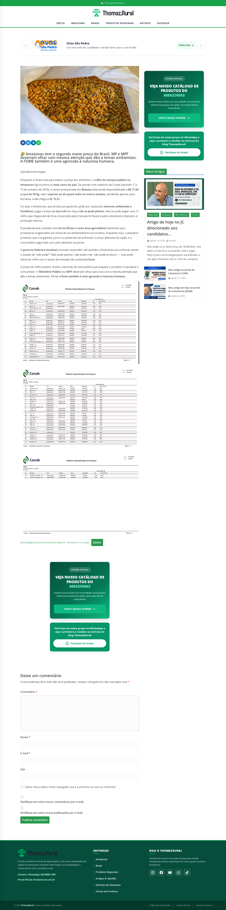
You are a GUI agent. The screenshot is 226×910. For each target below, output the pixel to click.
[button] (23, 142)
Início (60, 23)
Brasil (95, 23)
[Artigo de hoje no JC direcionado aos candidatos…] (174, 194)
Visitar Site (186, 45)
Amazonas (78, 23)
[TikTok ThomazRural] (187, 872)
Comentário (28, 692)
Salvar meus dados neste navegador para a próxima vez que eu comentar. (70, 787)
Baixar (97, 542)
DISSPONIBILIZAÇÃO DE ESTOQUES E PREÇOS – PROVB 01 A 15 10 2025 (54, 542)
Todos (195, 215)
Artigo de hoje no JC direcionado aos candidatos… (165, 228)
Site (22, 769)
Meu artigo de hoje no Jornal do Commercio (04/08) (184, 289)
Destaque (163, 23)
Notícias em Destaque (108, 884)
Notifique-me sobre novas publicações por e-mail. (51, 813)
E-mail (25, 753)
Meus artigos (181, 215)
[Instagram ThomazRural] (152, 872)
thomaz (172, 240)
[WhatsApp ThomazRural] (178, 872)
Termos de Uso (183, 905)
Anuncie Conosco (204, 905)
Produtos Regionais (120, 23)
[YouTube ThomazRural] (169, 872)
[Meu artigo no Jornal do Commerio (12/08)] (155, 274)
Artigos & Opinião (106, 878)
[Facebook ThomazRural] (161, 872)
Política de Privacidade (160, 905)
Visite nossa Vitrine (77, 608)
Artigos (145, 23)
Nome (25, 737)
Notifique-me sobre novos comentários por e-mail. (52, 802)
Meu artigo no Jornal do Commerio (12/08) (181, 271)
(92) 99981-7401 (48, 874)
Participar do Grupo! (82, 643)
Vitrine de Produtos (107, 891)
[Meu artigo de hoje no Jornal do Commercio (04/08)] (155, 292)
